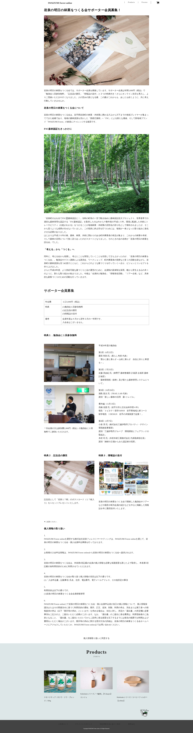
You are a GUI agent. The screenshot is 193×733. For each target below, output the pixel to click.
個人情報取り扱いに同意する (96, 638)
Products (131, 2)
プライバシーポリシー (83, 724)
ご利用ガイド (63, 724)
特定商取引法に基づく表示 (111, 724)
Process (144, 2)
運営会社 (131, 724)
